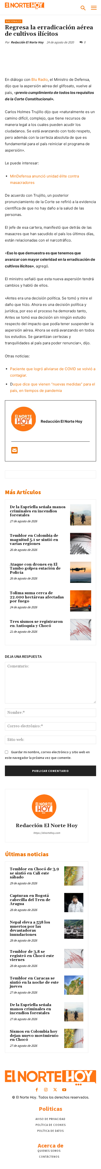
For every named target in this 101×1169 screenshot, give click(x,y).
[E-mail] (14, 451)
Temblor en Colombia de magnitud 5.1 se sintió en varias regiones (34, 539)
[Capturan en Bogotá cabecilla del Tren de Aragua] (73, 902)
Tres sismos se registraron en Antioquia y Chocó (36, 623)
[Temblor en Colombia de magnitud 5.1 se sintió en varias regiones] (80, 543)
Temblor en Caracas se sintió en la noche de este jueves (34, 982)
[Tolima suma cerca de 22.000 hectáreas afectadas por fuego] (80, 600)
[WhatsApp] (59, 54)
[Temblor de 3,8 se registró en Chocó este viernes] (73, 958)
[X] (36, 54)
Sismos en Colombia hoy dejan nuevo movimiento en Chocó (34, 1035)
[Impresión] (93, 54)
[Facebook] (25, 54)
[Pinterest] (48, 54)
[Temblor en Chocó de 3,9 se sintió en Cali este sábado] (73, 876)
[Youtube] (64, 1090)
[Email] (82, 54)
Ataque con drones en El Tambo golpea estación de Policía (35, 568)
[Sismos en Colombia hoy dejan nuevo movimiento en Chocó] (73, 1038)
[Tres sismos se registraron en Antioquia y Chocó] (80, 629)
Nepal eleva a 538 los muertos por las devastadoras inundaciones (30, 928)
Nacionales (13, 21)
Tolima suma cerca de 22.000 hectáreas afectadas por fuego (37, 597)
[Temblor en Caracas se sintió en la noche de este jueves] (73, 985)
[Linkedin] (70, 54)
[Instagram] (46, 1090)
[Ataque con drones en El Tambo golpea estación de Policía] (80, 572)
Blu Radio (39, 79)
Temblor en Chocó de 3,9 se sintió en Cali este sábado (34, 873)
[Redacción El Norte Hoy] (46, 806)
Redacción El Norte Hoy (27, 42)
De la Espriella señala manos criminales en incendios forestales (37, 511)
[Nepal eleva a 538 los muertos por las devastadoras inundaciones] (73, 929)
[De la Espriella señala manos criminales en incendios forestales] (80, 514)
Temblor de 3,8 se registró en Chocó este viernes (32, 955)
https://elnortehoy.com (46, 833)
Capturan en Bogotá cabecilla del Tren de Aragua (30, 899)
